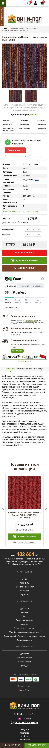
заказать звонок (37, 745)
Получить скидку (24, 253)
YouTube (24, 736)
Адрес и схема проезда (24, 722)
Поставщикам (24, 662)
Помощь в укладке (24, 620)
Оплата (24, 612)
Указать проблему (2, 15)
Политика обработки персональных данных (24, 636)
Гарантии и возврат (25, 587)
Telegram (24, 730)
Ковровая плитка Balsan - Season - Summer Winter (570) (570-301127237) (24, 515)
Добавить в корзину (27, 261)
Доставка (24, 608)
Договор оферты (24, 640)
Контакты (24, 591)
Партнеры (24, 595)
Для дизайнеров (24, 658)
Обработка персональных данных (24, 632)
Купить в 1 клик (25, 268)
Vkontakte (24, 733)
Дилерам (24, 654)
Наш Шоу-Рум (17, 351)
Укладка (24, 624)
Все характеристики (11, 212)
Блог (24, 616)
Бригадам (24, 666)
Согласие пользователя (24, 628)
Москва (34, 114)
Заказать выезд (15, 150)
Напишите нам (31, 320)
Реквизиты (25, 583)
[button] (18, 361)
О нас (24, 579)
